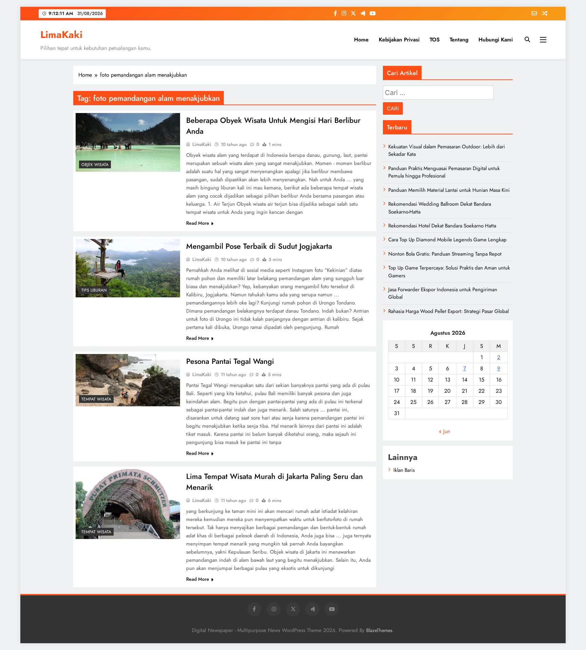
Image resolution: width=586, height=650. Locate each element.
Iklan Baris (404, 470)
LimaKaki (61, 34)
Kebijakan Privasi (399, 39)
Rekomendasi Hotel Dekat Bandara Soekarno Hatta (442, 225)
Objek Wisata (95, 165)
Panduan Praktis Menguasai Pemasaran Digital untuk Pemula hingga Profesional (444, 172)
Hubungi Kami (495, 39)
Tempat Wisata (96, 399)
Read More (197, 223)
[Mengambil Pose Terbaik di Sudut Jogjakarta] (128, 268)
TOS (435, 39)
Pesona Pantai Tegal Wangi (230, 361)
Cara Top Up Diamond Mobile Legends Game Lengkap (447, 239)
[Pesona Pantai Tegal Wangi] (128, 380)
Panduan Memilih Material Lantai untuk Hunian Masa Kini (449, 190)
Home (361, 39)
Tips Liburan (93, 290)
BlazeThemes (379, 630)
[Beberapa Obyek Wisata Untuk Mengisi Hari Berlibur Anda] (128, 142)
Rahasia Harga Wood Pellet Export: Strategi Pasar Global (448, 311)
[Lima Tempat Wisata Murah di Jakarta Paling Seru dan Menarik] (128, 504)
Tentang (459, 39)
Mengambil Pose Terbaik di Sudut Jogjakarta (259, 246)
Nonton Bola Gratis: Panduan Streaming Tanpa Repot (445, 254)
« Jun (444, 431)
